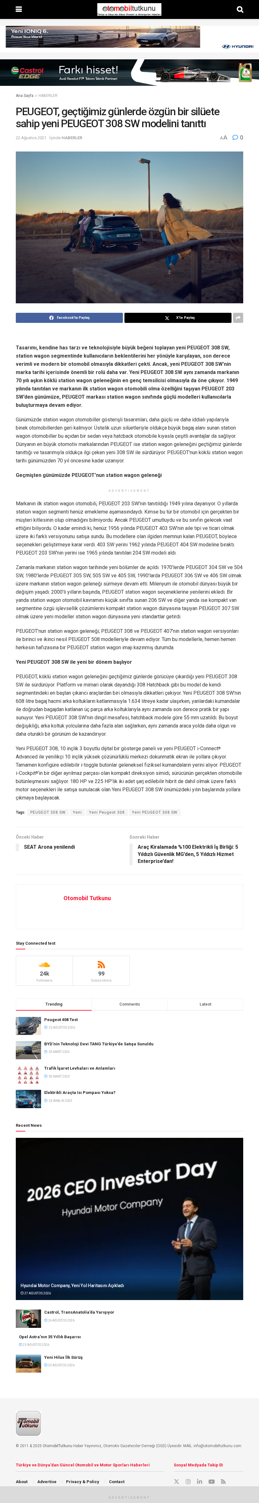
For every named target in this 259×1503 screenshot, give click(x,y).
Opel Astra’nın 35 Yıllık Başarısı (50, 1336)
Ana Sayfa (24, 95)
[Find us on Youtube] (211, 1482)
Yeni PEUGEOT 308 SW (155, 812)
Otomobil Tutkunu (87, 898)
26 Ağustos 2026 (61, 1320)
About (21, 1481)
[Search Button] (240, 9)
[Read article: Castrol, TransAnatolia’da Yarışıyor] (28, 1319)
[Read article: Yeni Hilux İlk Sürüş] (28, 1364)
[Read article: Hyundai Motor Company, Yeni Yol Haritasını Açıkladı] (129, 1219)
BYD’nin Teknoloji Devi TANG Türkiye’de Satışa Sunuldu (99, 1044)
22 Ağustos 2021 (31, 137)
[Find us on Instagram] (188, 1482)
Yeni (77, 812)
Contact (116, 1481)
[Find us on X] (176, 1482)
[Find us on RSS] (223, 1482)
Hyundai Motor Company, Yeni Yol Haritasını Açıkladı (72, 1285)
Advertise (47, 1481)
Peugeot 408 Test (61, 1019)
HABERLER (48, 95)
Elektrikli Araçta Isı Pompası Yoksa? (80, 1092)
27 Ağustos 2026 (37, 1293)
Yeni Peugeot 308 (107, 812)
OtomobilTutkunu (57, 1446)
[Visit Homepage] (129, 9)
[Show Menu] (19, 9)
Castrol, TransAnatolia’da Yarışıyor (79, 1312)
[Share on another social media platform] (238, 318)
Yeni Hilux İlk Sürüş (63, 1357)
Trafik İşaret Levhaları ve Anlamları (79, 1068)
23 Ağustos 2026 (35, 1344)
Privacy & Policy (82, 1481)
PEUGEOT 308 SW (48, 812)
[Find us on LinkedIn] (199, 1482)
